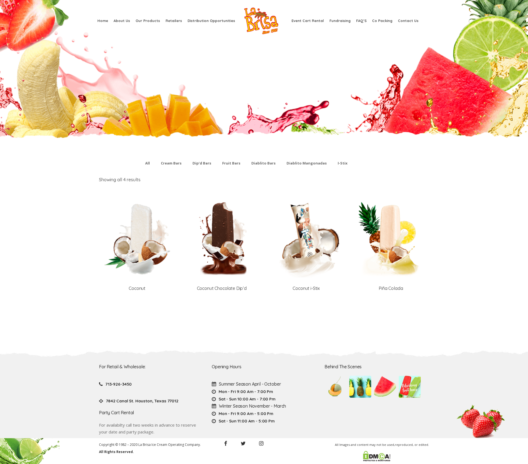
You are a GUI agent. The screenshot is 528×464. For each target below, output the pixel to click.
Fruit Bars (231, 163)
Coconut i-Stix (306, 288)
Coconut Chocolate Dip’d (222, 288)
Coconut (137, 288)
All (147, 163)
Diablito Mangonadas (307, 163)
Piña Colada (391, 288)
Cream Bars (171, 163)
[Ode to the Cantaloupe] (335, 387)
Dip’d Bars (202, 163)
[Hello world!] (410, 387)
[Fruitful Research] (360, 387)
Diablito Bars (263, 163)
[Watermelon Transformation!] (385, 387)
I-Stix (343, 163)
